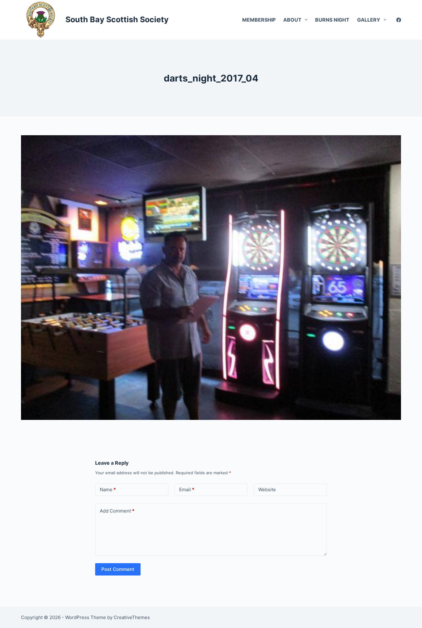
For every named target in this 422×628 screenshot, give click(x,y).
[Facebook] (398, 20)
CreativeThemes (132, 617)
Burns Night (332, 20)
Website (267, 489)
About (292, 20)
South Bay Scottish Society (117, 19)
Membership (259, 20)
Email (186, 489)
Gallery (368, 20)
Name (108, 489)
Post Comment (117, 569)
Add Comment (117, 511)
